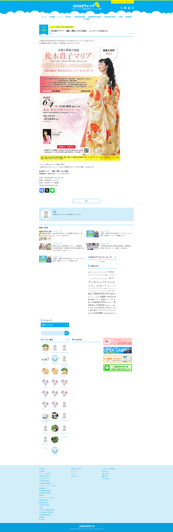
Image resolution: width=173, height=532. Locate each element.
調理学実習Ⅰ (109, 307)
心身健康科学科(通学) (45, 483)
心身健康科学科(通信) (45, 490)
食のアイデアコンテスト (103, 310)
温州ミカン (110, 302)
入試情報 (52, 17)
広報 (51, 33)
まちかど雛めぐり (105, 274)
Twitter (106, 471)
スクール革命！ (104, 288)
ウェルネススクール (45, 478)
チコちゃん (110, 288)
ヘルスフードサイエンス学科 (47, 485)
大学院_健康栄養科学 (45, 514)
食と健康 (86, 19)
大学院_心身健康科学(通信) (46, 510)
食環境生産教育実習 (108, 313)
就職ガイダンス (95, 299)
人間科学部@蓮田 (79, 17)
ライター (73, 473)
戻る (86, 201)
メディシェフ (103, 291)
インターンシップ (96, 278)
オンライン (105, 278)
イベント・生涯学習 (64, 17)
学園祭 (103, 296)
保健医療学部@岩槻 (94, 17)
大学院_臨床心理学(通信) (46, 512)
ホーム (44, 17)
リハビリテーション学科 (46, 498)
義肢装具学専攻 (43, 502)
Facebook (106, 473)
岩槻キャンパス (107, 299)
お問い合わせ (74, 476)
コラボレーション (103, 285)
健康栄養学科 (43, 488)
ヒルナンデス (96, 290)
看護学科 (41, 495)
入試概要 (129, 2)
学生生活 (110, 297)
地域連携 (128, 17)
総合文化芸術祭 (93, 307)
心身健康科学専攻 (98, 302)
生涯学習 (100, 305)
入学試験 (97, 297)
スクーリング (96, 288)
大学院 (120, 17)
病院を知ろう (108, 305)
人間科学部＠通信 (109, 17)
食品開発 (99, 313)
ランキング (74, 471)
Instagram (107, 478)
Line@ (105, 476)
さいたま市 (103, 272)
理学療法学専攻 (43, 500)
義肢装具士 (101, 307)
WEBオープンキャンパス (94, 272)
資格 (91, 310)
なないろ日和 (98, 274)
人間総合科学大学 (119, 2)
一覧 (115, 257)
